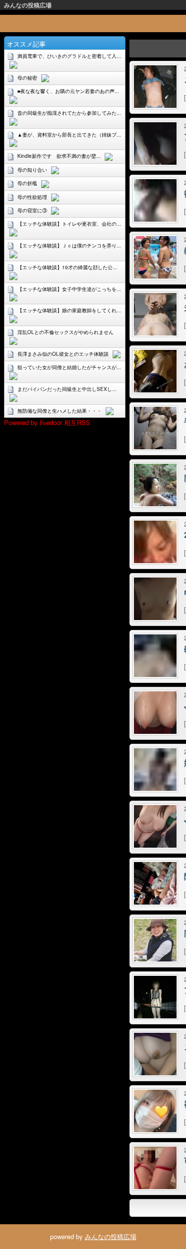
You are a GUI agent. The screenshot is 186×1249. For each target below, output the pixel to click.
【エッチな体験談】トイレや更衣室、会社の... (69, 223)
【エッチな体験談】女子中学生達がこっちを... (69, 289)
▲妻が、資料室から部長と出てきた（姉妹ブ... (69, 134)
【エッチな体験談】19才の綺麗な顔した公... (67, 267)
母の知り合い (32, 169)
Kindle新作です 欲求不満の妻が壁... (59, 155)
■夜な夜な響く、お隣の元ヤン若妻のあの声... (68, 91)
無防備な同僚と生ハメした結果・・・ (59, 410)
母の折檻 (27, 183)
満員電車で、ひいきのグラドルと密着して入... (69, 55)
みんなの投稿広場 (28, 4)
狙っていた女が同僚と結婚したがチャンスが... (69, 367)
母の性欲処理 (32, 196)
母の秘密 (27, 77)
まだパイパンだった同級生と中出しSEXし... (67, 388)
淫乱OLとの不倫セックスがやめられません (65, 332)
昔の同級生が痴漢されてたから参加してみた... (69, 112)
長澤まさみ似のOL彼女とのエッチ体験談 (63, 353)
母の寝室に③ (32, 210)
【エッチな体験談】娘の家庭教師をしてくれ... (69, 310)
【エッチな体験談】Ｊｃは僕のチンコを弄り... (69, 245)
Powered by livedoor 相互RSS (47, 422)
